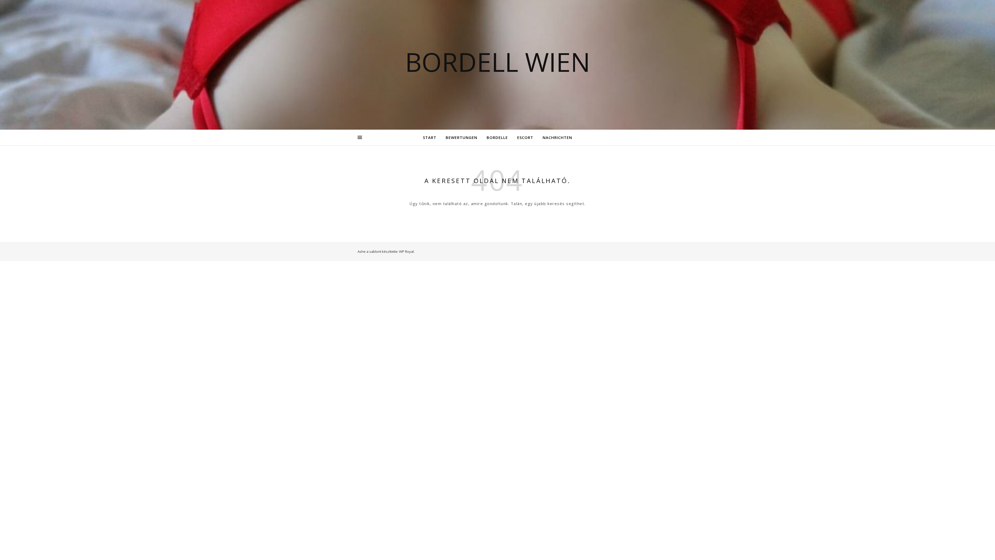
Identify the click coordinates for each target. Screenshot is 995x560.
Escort (525, 137)
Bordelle (497, 137)
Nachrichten (557, 137)
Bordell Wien (497, 62)
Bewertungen (461, 137)
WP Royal (406, 251)
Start (429, 137)
